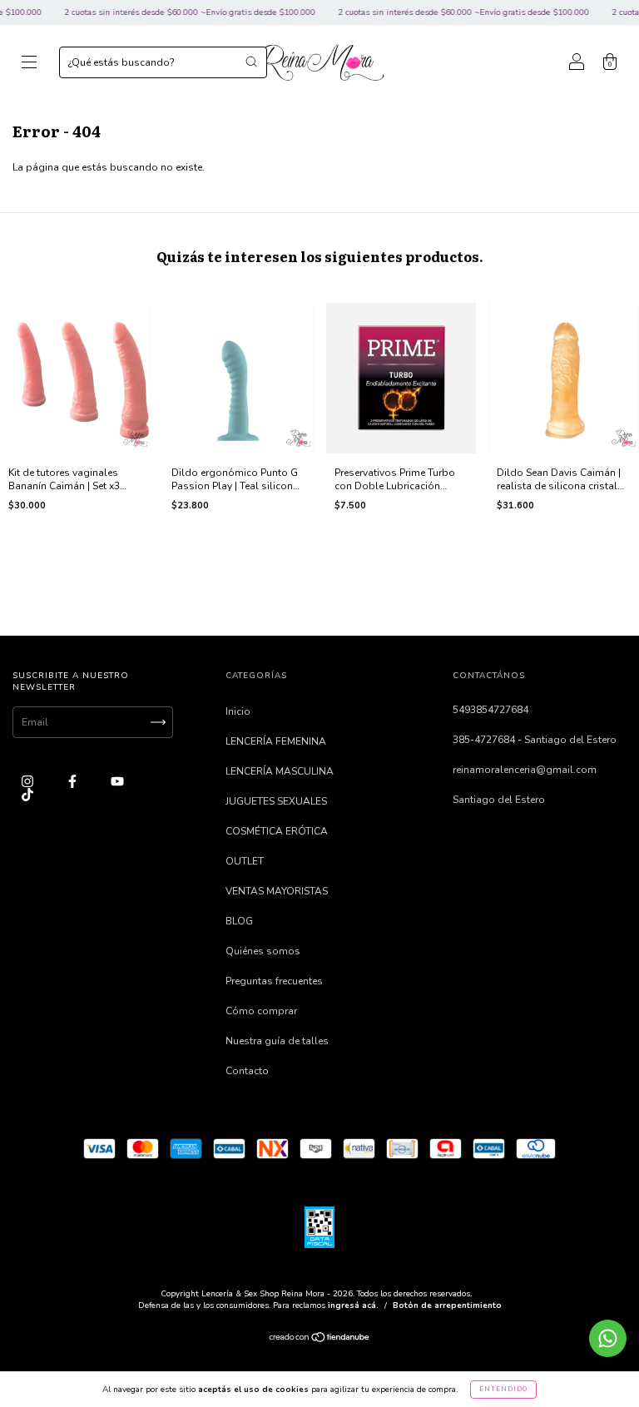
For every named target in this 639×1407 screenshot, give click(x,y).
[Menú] (29, 65)
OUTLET (244, 861)
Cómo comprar (261, 1011)
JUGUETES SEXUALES (276, 801)
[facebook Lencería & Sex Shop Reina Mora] (73, 781)
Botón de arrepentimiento (447, 1305)
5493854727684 (490, 709)
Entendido (503, 1389)
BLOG (239, 921)
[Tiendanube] (320, 1339)
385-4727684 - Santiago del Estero (535, 739)
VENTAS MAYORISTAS (276, 891)
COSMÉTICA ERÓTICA (276, 831)
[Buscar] (251, 61)
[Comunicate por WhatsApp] (608, 1338)
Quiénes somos (262, 951)
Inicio (237, 711)
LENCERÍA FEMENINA (275, 741)
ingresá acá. (353, 1305)
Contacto (247, 1071)
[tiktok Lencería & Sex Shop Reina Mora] (27, 795)
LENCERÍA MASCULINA (279, 771)
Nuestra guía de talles (277, 1041)
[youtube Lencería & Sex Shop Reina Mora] (117, 781)
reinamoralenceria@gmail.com (525, 769)
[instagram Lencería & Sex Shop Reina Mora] (28, 781)
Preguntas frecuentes (274, 981)
